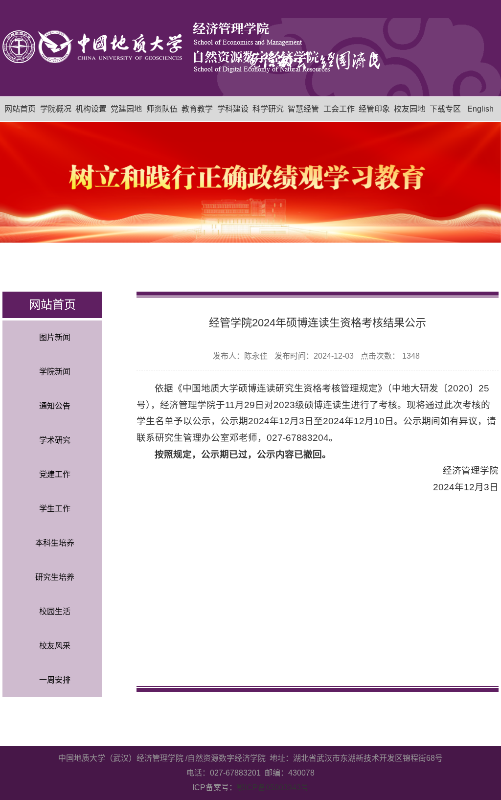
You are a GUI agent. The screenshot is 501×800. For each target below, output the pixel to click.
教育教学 (197, 109)
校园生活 (54, 611)
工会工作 (339, 109)
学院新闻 (54, 371)
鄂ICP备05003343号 (273, 787)
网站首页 (20, 109)
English (480, 109)
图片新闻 (54, 337)
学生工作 (54, 508)
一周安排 (54, 680)
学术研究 (54, 440)
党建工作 (54, 474)
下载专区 (445, 109)
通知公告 (54, 406)
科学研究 (268, 109)
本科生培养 (54, 543)
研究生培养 (54, 577)
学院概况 (55, 109)
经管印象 (374, 109)
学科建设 (233, 109)
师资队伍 (162, 109)
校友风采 (54, 645)
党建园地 (126, 109)
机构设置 (91, 109)
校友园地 (409, 109)
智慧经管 (303, 109)
